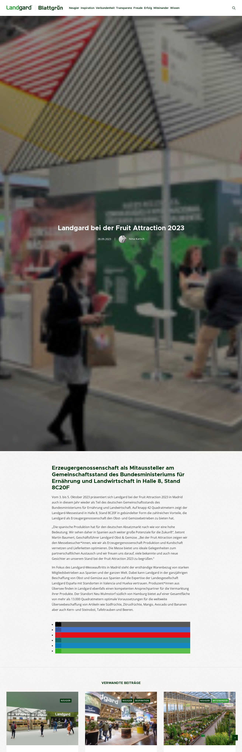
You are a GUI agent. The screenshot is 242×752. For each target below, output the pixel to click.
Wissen (174, 8)
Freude (138, 8)
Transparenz (124, 8)
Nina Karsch (136, 239)
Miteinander (161, 8)
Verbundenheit (105, 8)
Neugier (74, 8)
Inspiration (87, 8)
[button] (58, 624)
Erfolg (148, 8)
